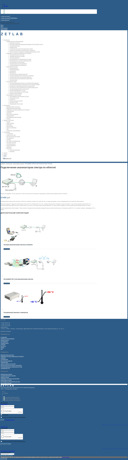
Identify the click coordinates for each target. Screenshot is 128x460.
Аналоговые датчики (12, 66)
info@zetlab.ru (13, 18)
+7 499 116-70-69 (5, 18)
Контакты (3, 346)
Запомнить (5, 415)
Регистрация (4, 404)
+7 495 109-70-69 (5, 16)
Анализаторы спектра (6, 374)
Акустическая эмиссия (6, 361)
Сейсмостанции (5, 377)
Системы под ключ (11, 81)
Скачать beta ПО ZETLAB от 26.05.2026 (11, 365)
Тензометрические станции (8, 375)
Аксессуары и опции (6, 383)
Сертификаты (4, 341)
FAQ (2, 349)
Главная (3, 163)
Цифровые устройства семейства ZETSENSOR (19, 53)
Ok (62, 457)
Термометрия (4, 362)
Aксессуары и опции (18, 163)
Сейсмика (3, 358)
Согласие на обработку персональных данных (13, 417)
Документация (5, 343)
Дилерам (3, 344)
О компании (4, 337)
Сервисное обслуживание (7, 338)
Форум (2, 347)
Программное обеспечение (14, 95)
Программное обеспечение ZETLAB (10, 381)
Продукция (9, 163)
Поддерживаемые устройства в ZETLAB (11, 367)
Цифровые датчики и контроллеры (10, 378)
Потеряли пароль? (9, 420)
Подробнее (7, 249)
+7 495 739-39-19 (5, 20)
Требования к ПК (5, 368)
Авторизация (4, 427)
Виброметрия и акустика (7, 355)
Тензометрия (4, 359)
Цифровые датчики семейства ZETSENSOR (12, 356)
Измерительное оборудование (15, 41)
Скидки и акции (5, 340)
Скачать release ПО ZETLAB (8, 364)
